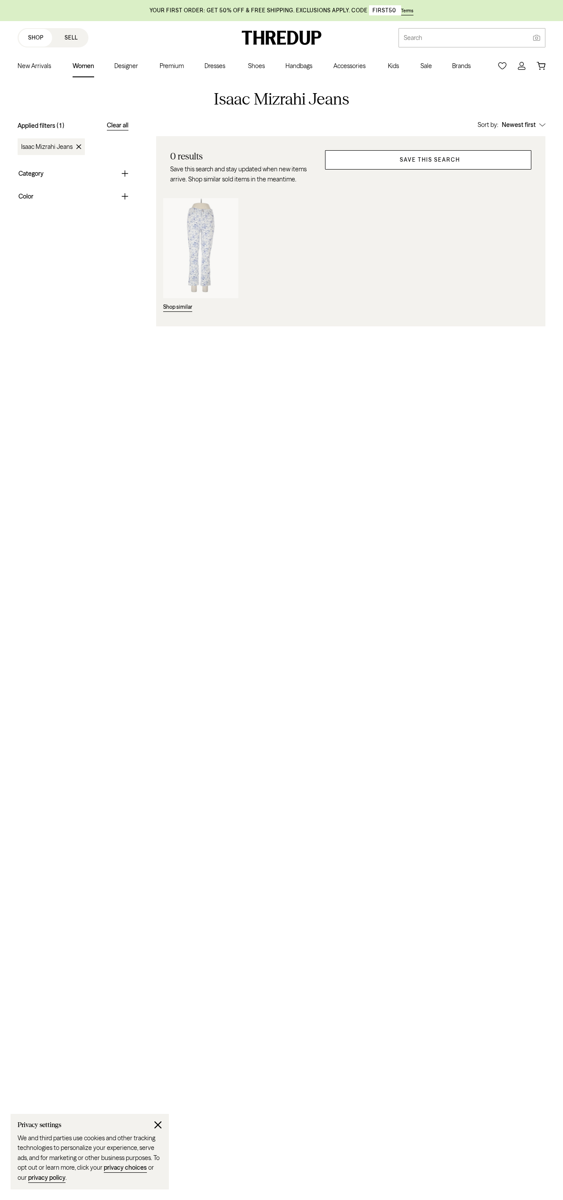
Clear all (117, 125)
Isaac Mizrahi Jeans (47, 147)
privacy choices (125, 1167)
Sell (71, 37)
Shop (36, 37)
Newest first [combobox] (519, 125)
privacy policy (47, 1178)
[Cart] (541, 65)
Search (413, 38)
